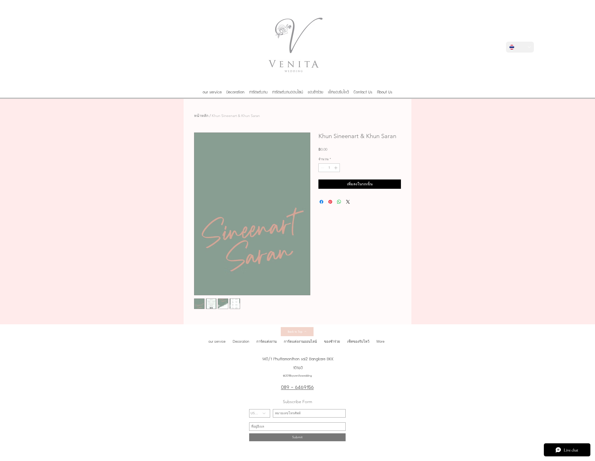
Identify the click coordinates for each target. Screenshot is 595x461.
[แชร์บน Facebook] (321, 202)
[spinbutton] (329, 168)
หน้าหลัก (201, 115)
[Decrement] (322, 168)
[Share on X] (348, 202)
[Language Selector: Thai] (520, 47)
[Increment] (336, 168)
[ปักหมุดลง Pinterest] (330, 202)
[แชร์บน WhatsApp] (339, 202)
